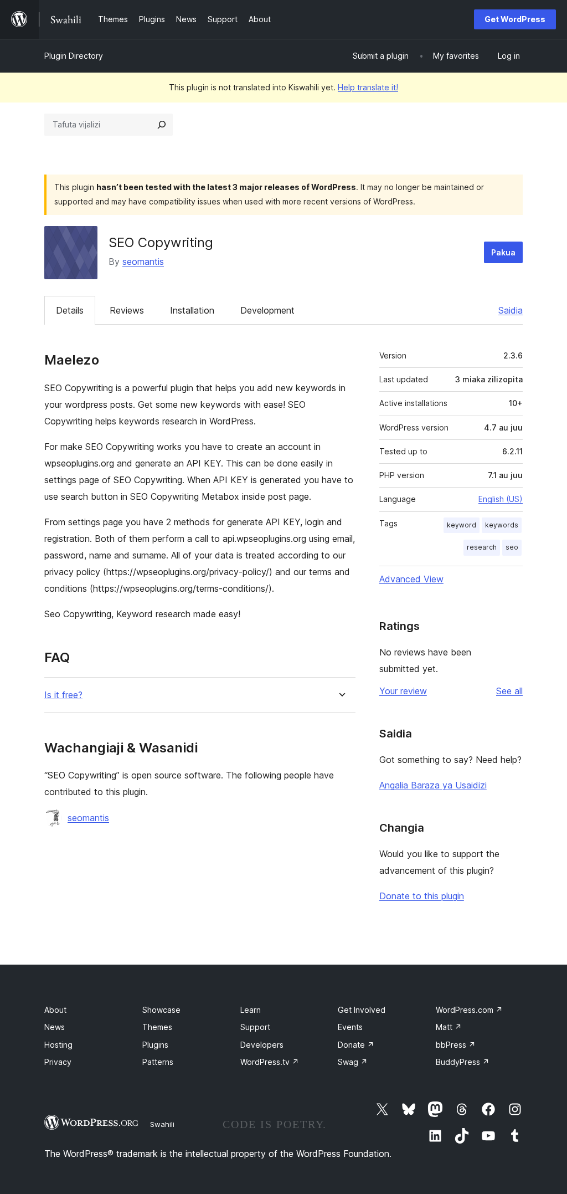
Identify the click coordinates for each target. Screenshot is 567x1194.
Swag (353, 1062)
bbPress (456, 1044)
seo (512, 547)
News (54, 1027)
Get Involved (361, 1009)
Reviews (127, 310)
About (55, 1009)
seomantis (143, 261)
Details (70, 310)
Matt (449, 1027)
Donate (356, 1044)
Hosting (58, 1044)
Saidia (510, 310)
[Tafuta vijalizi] (162, 125)
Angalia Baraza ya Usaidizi (433, 785)
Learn (250, 1009)
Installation (192, 310)
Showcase (161, 1009)
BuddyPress (462, 1062)
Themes (157, 1027)
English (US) (500, 499)
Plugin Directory (73, 55)
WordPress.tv (269, 1062)
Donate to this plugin (421, 895)
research (482, 547)
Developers (262, 1044)
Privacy (57, 1062)
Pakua (503, 252)
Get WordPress (514, 19)
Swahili (162, 1124)
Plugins (155, 1044)
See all (509, 690)
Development (267, 310)
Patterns (157, 1062)
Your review (403, 690)
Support (255, 1027)
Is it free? (63, 695)
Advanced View (411, 579)
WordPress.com (469, 1009)
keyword (461, 525)
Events (350, 1027)
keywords (501, 525)
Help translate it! (368, 87)
